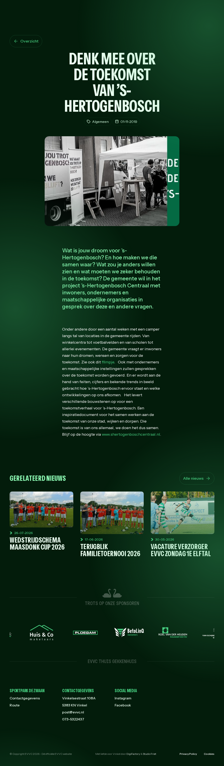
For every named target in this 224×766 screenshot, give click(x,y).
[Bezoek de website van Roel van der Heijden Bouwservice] (155, 632)
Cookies (209, 753)
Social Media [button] (126, 690)
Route (15, 705)
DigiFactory (133, 753)
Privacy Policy (188, 753)
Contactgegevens (25, 698)
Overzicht (29, 41)
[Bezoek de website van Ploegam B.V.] (68, 632)
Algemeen (100, 121)
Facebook (123, 705)
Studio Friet (149, 753)
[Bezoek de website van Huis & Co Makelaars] (24, 632)
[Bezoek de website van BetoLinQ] (111, 632)
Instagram (123, 698)
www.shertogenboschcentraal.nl (131, 434)
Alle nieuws (193, 478)
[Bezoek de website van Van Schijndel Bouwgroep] (199, 632)
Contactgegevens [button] (78, 690)
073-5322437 (73, 719)
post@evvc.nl (73, 712)
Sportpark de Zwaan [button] (27, 690)
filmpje (108, 362)
